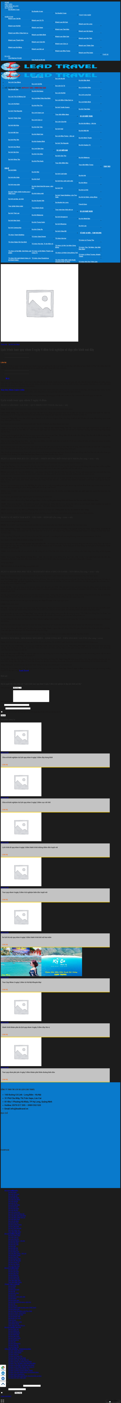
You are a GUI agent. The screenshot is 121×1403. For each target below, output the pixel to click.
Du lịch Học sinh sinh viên (64, 181)
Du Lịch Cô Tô (60, 86)
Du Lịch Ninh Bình (85, 102)
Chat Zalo (3, 1375)
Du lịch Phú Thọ (37, 105)
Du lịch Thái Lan (13, 213)
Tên (2, 705)
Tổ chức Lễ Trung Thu (86, 240)
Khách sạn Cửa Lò (61, 44)
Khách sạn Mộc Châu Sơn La (18, 33)
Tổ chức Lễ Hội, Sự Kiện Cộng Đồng (65, 246)
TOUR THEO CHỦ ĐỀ (12, 1284)
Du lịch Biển (12, 170)
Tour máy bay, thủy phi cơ (64, 210)
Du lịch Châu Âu (37, 229)
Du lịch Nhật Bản (84, 219)
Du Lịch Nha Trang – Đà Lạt (64, 136)
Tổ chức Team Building (16, 235)
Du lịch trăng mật (38, 193)
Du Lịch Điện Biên (85, 87)
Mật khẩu (4, 1389)
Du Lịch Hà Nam (13, 104)
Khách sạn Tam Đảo (62, 29)
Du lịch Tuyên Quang (62, 107)
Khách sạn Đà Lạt (38, 49)
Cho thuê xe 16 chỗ (15, 58)
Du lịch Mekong (84, 157)
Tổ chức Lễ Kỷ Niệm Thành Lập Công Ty (42, 252)
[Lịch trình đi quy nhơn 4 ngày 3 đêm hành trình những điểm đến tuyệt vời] (21, 841)
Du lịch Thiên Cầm (14, 118)
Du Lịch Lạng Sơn (85, 95)
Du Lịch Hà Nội (60, 93)
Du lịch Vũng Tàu (14, 159)
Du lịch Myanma (60, 224)
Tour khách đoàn (37, 208)
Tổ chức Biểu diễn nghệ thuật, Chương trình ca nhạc (65, 261)
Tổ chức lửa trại (60, 238)
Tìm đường (3, 1370)
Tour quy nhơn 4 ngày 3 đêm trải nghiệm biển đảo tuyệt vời (24, 892)
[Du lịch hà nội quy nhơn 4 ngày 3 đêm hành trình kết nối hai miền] (21, 931)
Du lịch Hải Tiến (37, 127)
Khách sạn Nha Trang (62, 51)
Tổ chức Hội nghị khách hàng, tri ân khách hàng (19, 259)
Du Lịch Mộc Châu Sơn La (64, 100)
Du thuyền (9, 8)
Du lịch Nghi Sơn (37, 134)
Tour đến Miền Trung (86, 165)
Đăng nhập (18, 1393)
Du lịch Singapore (61, 217)
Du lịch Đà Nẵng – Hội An (87, 123)
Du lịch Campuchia (14, 228)
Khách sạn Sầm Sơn (62, 36)
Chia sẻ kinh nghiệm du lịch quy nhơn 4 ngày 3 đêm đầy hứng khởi (27, 757)
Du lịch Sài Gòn (13, 152)
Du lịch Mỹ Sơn (13, 132)
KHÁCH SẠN (9, 17)
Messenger (3, 1380)
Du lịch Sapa (12, 1192)
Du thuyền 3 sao (13, 9)
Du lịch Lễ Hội (83, 190)
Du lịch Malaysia (37, 215)
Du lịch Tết (59, 188)
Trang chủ (4, 344)
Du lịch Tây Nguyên (62, 143)
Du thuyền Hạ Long (61, 202)
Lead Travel (24, 670)
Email (3, 708)
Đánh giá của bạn (7, 688)
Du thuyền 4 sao (37, 11)
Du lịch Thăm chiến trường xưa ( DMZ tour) (19, 192)
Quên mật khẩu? (6, 1396)
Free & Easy (83, 204)
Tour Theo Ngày (85, 15)
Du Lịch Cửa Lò (37, 120)
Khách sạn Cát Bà (14, 18)
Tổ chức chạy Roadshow (40, 258)
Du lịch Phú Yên (13, 140)
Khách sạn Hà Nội (14, 26)
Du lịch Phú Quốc (37, 161)
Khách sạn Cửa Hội (38, 42)
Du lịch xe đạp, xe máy (16, 199)
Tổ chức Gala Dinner (39, 236)
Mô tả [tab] (7, 378)
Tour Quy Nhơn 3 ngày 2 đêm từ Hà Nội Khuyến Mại (21, 982)
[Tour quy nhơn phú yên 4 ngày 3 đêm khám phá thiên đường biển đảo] (21, 1066)
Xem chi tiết (5, 752)
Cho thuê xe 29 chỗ (38, 60)
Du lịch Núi (35, 172)
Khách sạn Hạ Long (85, 24)
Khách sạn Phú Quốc (86, 53)
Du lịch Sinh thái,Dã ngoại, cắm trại (42, 187)
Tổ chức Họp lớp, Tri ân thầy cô (42, 244)
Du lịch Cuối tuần (61, 174)
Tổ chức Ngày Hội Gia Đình (17, 242)
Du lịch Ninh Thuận (85, 138)
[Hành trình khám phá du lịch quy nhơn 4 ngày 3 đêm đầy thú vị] (21, 1021)
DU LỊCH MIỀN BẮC (11, 73)
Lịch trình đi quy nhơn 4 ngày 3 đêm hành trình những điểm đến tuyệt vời (30, 847)
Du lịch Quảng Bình (38, 141)
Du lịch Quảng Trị (85, 145)
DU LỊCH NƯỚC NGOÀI (86, 211)
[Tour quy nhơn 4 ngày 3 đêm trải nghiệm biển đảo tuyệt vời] (21, 886)
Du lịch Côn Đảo (37, 154)
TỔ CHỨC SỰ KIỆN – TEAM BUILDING (90, 233)
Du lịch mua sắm (14, 184)
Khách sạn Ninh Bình (39, 35)
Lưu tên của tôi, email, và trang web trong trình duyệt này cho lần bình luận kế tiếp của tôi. (32, 712)
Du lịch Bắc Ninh (84, 80)
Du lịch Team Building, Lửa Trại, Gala (66, 196)
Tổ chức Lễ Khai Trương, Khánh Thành (89, 255)
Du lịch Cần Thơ (60, 156)
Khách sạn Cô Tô (38, 20)
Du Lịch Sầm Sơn (37, 148)
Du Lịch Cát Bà (37, 84)
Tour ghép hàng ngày (15, 206)
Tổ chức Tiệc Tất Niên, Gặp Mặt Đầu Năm (89, 248)
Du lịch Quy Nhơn (14, 147)
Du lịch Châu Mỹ (60, 231)
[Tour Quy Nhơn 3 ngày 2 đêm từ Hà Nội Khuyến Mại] (41, 976)
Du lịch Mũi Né (84, 131)
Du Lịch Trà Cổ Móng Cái (17, 97)
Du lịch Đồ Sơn (13, 89)
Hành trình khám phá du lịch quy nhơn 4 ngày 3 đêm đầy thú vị (26, 1027)
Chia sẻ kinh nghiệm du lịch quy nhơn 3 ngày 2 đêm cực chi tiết (26, 802)
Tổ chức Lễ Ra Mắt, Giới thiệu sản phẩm (19, 252)
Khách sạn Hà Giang (86, 31)
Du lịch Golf (36, 179)
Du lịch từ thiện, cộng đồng (88, 197)
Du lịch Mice (83, 183)
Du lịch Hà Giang (37, 91)
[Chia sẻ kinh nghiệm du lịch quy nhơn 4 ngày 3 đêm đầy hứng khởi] (21, 751)
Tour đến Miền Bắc (61, 163)
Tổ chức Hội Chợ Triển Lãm (88, 262)
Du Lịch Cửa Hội (60, 122)
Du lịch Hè (82, 175)
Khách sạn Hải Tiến (85, 38)
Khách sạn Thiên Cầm (86, 45)
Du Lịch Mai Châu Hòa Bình (41, 98)
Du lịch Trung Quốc (38, 222)
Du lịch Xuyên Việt (38, 201)
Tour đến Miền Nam (62, 114)
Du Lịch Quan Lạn (38, 113)
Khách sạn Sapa (37, 27)
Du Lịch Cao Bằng (14, 82)
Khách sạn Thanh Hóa (16, 40)
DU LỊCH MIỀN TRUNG (86, 116)
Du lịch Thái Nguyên (15, 111)
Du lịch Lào (82, 226)
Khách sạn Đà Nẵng (15, 47)
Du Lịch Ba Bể (12, 1196)
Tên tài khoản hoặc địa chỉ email (12, 1386)
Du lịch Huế (59, 129)
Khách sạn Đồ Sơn (61, 22)
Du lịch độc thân (13, 177)
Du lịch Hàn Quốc (14, 220)
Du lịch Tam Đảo (84, 109)
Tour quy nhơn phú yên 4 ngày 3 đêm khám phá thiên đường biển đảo (28, 1072)
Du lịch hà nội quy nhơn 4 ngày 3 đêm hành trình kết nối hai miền (26, 937)
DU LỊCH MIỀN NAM (62, 150)
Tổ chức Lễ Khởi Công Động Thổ (66, 253)
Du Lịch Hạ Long (13, 1194)
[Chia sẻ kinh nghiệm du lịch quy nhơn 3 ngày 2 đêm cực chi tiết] (21, 796)
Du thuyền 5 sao (60, 13)
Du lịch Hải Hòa (13, 125)
